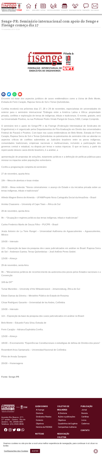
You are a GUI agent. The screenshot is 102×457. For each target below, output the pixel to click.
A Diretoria (62, 413)
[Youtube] (19, 430)
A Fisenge (39, 410)
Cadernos (85, 424)
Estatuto (39, 420)
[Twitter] (14, 430)
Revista (84, 413)
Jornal (84, 410)
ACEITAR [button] (35, 451)
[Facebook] (6, 430)
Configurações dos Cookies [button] (16, 451)
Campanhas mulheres (67, 427)
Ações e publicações (66, 417)
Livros (83, 420)
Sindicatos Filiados (43, 417)
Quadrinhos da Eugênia (67, 424)
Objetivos (39, 424)
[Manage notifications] (96, 451)
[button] (3, 94)
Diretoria (39, 413)
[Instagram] (10, 430)
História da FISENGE (43, 427)
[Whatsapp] (23, 430)
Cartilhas (85, 417)
